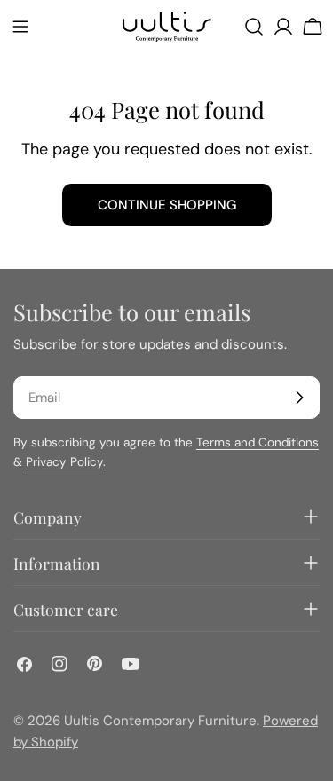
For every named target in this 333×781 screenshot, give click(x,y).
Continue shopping (167, 205)
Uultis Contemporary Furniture (160, 721)
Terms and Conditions (257, 442)
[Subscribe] (299, 397)
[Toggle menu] (20, 26)
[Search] (254, 26)
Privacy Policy (64, 461)
